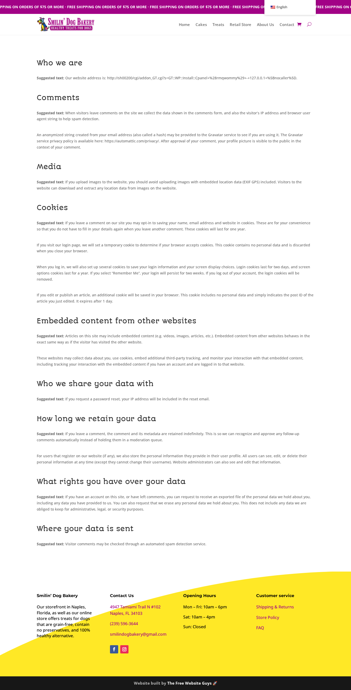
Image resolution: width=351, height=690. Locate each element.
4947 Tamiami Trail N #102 (135, 607)
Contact (287, 25)
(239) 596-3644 (124, 623)
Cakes (201, 25)
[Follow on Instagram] (124, 649)
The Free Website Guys (189, 683)
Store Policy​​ (267, 617)
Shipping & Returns (275, 607)
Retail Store (240, 25)
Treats (218, 25)
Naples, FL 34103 (126, 613)
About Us (265, 25)
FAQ (260, 628)
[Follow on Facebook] (114, 649)
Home (184, 25)
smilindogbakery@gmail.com (138, 634)
